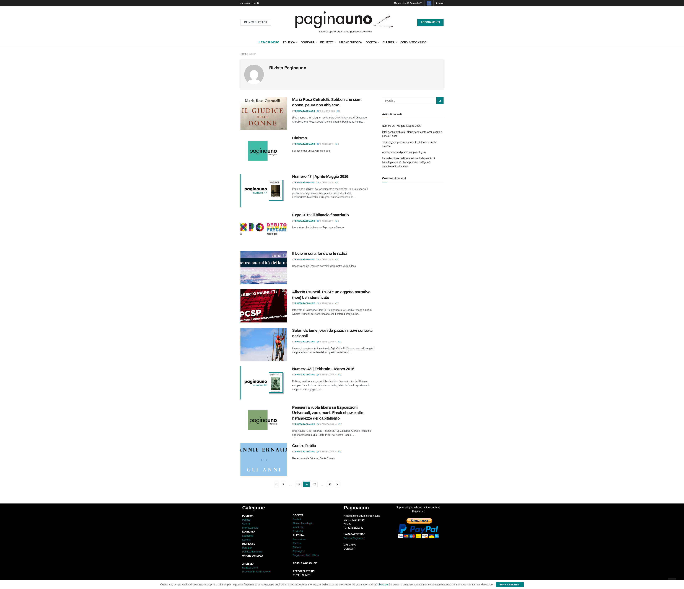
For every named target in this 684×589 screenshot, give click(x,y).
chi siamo (245, 3)
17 (314, 484)
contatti (255, 3)
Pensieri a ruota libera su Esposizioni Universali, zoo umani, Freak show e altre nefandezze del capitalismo (328, 413)
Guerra (246, 523)
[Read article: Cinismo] (263, 152)
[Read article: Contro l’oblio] (263, 459)
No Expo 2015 (250, 567)
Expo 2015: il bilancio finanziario (320, 215)
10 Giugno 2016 (327, 110)
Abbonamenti (430, 22)
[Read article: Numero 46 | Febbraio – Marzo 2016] (263, 382)
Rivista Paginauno (305, 111)
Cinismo (299, 138)
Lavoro (246, 539)
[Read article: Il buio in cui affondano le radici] (263, 267)
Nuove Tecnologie (302, 523)
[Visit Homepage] (344, 22)
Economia (307, 42)
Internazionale (250, 527)
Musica (297, 547)
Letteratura (299, 539)
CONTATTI (349, 548)
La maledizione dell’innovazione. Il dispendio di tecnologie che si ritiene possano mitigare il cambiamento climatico (408, 162)
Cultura (389, 42)
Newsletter (257, 22)
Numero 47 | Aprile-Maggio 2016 (320, 176)
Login (440, 3)
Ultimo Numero (268, 42)
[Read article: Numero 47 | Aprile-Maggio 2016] (263, 190)
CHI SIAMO (350, 544)
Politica (289, 42)
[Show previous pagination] (276, 484)
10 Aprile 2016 (326, 143)
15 (298, 484)
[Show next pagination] (337, 484)
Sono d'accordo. (509, 584)
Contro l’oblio (304, 445)
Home (243, 53)
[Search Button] (395, 3)
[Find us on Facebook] (429, 3)
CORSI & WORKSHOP (413, 42)
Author (252, 53)
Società (371, 42)
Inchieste (326, 42)
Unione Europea (350, 42)
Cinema (297, 543)
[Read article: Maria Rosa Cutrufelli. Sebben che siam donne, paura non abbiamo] (263, 113)
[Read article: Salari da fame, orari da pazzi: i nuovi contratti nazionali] (263, 344)
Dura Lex (247, 547)
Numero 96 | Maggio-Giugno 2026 (401, 125)
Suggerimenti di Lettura (306, 555)
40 (330, 484)
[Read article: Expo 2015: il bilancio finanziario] (263, 229)
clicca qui (383, 584)
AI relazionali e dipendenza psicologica (404, 152)
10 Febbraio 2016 (327, 341)
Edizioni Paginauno (355, 538)
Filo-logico (298, 551)
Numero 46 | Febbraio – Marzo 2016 (323, 369)
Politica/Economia (252, 551)
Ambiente (298, 527)
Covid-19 (298, 531)
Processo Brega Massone (256, 571)
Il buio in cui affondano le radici (319, 253)
